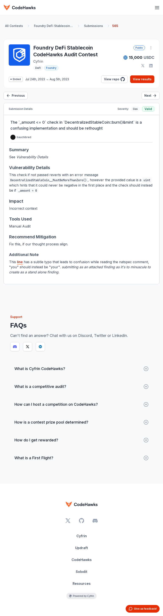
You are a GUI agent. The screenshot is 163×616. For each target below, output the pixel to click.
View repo (111, 79)
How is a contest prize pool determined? (51, 422)
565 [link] (115, 26)
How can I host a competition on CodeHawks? (56, 404)
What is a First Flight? (33, 458)
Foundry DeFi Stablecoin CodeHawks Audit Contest (54, 26)
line (20, 262)
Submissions (93, 26)
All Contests (14, 26)
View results (142, 79)
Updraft (81, 548)
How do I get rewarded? (36, 440)
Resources (82, 583)
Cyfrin (81, 536)
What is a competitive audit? (40, 386)
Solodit (81, 571)
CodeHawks (82, 560)
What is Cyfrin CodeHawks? (39, 368)
